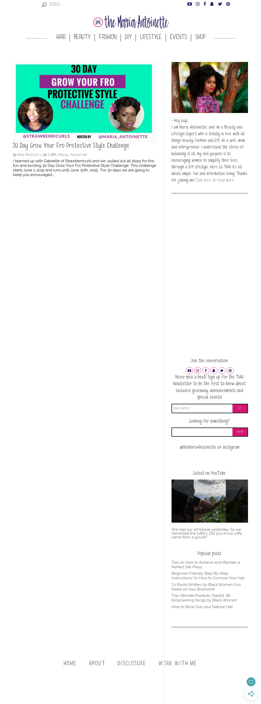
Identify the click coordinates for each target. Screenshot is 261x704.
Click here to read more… (216, 180)
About (97, 664)
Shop (200, 38)
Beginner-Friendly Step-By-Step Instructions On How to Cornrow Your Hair (208, 575)
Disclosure (132, 664)
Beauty (82, 38)
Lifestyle (151, 38)
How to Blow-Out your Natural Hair (202, 607)
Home (70, 664)
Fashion (108, 38)
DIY (128, 38)
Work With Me (178, 664)
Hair (61, 38)
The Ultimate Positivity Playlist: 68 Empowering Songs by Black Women (204, 597)
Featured (75, 155)
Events (178, 38)
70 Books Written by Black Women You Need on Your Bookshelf (206, 587)
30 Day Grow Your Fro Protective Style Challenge (71, 146)
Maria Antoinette (28, 155)
